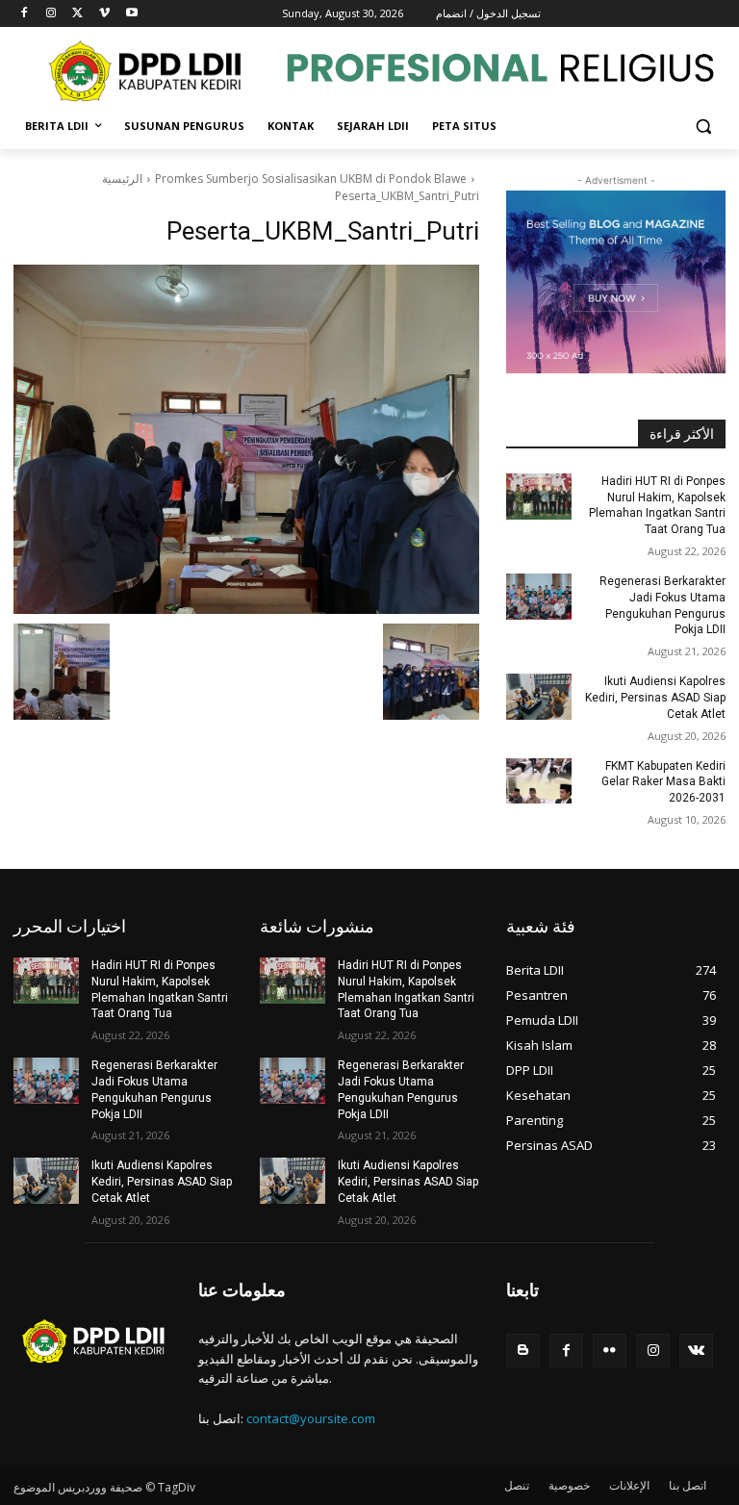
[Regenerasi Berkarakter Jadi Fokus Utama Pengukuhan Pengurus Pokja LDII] (539, 597)
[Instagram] (51, 14)
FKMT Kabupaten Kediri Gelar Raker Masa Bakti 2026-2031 (663, 782)
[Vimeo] (104, 14)
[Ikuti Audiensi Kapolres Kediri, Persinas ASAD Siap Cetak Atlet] (539, 697)
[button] (703, 126)
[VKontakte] (696, 1350)
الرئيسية (122, 178)
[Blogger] (523, 1350)
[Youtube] (131, 14)
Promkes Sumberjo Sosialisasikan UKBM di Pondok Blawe (311, 178)
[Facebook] (24, 14)
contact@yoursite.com (310, 1418)
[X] (78, 14)
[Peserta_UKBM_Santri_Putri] (246, 439)
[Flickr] (609, 1350)
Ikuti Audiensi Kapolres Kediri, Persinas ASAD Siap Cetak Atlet (655, 698)
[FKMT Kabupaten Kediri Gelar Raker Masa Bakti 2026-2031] (539, 781)
